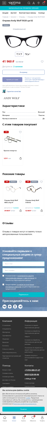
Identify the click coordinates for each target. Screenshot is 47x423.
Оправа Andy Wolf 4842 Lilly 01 (11, 201)
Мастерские (6, 332)
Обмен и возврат (7, 387)
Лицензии (5, 339)
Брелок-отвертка (10, 151)
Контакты (5, 346)
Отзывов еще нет (19, 29)
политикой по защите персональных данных (19, 277)
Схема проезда (29, 383)
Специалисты (6, 329)
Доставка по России (8, 380)
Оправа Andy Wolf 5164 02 (32, 201)
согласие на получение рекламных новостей (19, 285)
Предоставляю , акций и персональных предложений (22, 286)
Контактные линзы (27, 13)
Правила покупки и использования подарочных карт (34, 357)
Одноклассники (15, 307)
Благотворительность (9, 352)
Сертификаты (6, 335)
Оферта (27, 336)
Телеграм (20, 307)
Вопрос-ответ (6, 370)
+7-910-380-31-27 (32, 370)
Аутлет (14, 13)
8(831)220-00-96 (32, 374)
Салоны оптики (30, 386)
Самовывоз (6, 383)
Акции (5, 13)
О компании (6, 325)
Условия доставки (8, 376)
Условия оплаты (7, 373)
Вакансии (5, 342)
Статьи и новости (8, 349)
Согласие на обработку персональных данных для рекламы (33, 342)
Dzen (10, 307)
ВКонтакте (4, 307)
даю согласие (29, 278)
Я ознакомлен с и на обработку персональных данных (20, 278)
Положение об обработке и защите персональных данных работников (34, 350)
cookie (28, 398)
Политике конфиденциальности (24, 404)
